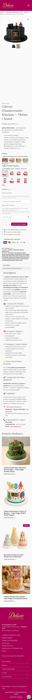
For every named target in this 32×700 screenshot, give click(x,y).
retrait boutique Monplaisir (8, 260)
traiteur (4, 651)
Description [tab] (6, 265)
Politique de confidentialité (10, 640)
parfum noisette (16, 258)
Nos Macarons (6, 661)
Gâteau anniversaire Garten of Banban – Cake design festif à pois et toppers (15, 513)
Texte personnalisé (9, 193)
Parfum (4, 153)
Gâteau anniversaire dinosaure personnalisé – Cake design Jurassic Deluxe (15, 469)
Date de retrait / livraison (8, 205)
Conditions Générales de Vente (11, 635)
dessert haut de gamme (8, 254)
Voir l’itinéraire (7, 630)
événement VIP (18, 254)
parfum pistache (24, 258)
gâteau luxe (22, 255)
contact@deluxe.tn (15, 426)
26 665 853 (16, 630)
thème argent (19, 260)
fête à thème (26, 254)
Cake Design (16, 249)
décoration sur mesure (20, 252)
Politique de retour (7, 645)
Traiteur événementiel (8, 669)
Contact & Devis (6, 676)
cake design (11, 252)
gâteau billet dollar (6, 255)
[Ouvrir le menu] (29, 5)
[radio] (5, 161)
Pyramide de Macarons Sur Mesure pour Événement (13, 556)
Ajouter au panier (19, 224)
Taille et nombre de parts (10, 166)
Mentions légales (7, 638)
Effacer (3, 185)
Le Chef (4, 673)
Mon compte (6, 643)
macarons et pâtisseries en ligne (16, 693)
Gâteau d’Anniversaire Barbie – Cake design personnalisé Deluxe (15, 597)
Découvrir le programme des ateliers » (13, 656)
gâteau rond (12, 257)
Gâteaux (5, 103)
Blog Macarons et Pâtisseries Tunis (12, 648)
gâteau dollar (15, 255)
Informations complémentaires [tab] (12, 268)
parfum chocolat (7, 258)
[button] (28, 19)
